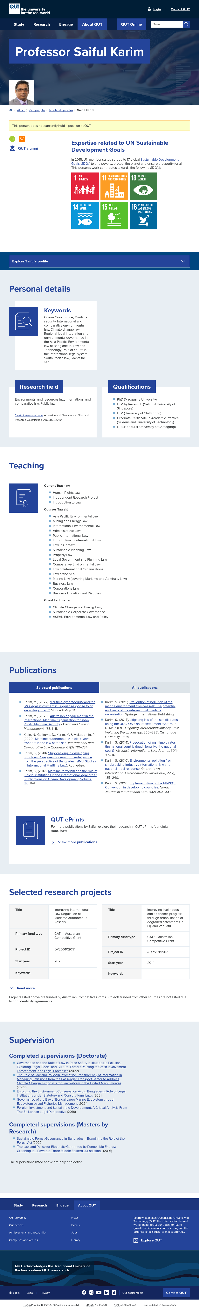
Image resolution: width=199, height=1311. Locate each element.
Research (39, 1205)
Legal (30, 1293)
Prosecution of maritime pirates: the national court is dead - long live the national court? (140, 746)
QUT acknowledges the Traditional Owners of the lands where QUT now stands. (52, 1268)
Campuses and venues (23, 1240)
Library (75, 1240)
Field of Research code (29, 415)
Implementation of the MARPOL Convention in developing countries (140, 785)
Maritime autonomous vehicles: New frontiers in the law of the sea (56, 740)
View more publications (77, 842)
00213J (103, 1305)
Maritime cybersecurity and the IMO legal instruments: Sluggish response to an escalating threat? (59, 706)
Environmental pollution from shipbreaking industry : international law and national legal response (139, 764)
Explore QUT (151, 1240)
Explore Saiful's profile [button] (30, 261)
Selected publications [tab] (54, 687)
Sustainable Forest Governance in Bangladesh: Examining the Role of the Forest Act (71, 1140)
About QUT (87, 1205)
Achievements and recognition (28, 1232)
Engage (62, 1205)
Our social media (132, 1292)
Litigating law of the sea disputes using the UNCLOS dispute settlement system (141, 721)
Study (18, 1205)
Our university (17, 1217)
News (75, 1217)
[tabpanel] (99, 778)
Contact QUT (176, 1292)
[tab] (145, 687)
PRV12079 (49, 1305)
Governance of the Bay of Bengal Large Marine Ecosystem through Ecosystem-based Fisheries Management (66, 1101)
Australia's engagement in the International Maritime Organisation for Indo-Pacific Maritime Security (59, 719)
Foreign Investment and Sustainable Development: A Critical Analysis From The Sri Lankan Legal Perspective (72, 1109)
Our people (16, 1225)
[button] (26, 988)
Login (157, 9)
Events (75, 1225)
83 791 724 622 (128, 1305)
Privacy (45, 1293)
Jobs (74, 1232)
